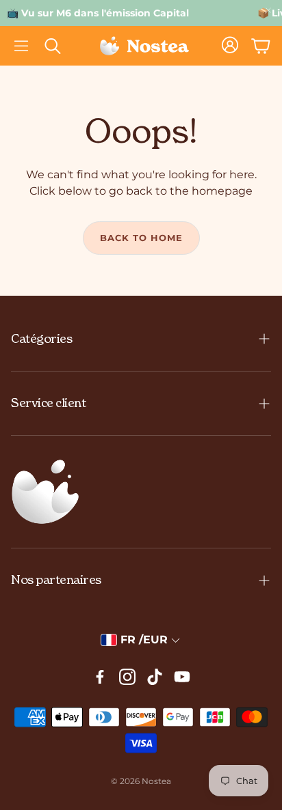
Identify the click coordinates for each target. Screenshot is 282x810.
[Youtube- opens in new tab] (182, 677)
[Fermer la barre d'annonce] (268, 10)
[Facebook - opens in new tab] (100, 677)
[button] (21, 46)
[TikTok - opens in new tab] (154, 677)
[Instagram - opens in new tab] (127, 677)
